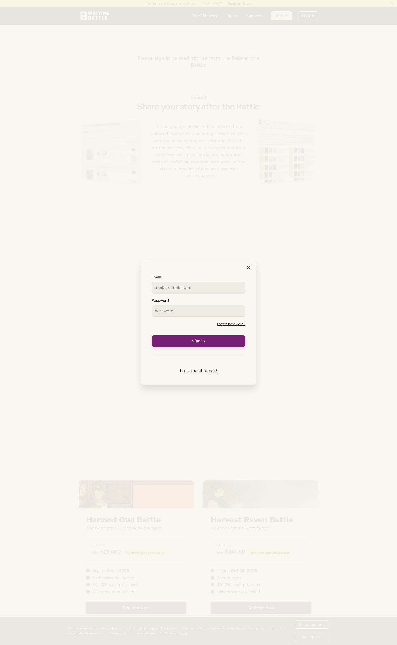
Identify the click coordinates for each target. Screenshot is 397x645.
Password (160, 300)
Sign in (198, 341)
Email (156, 277)
